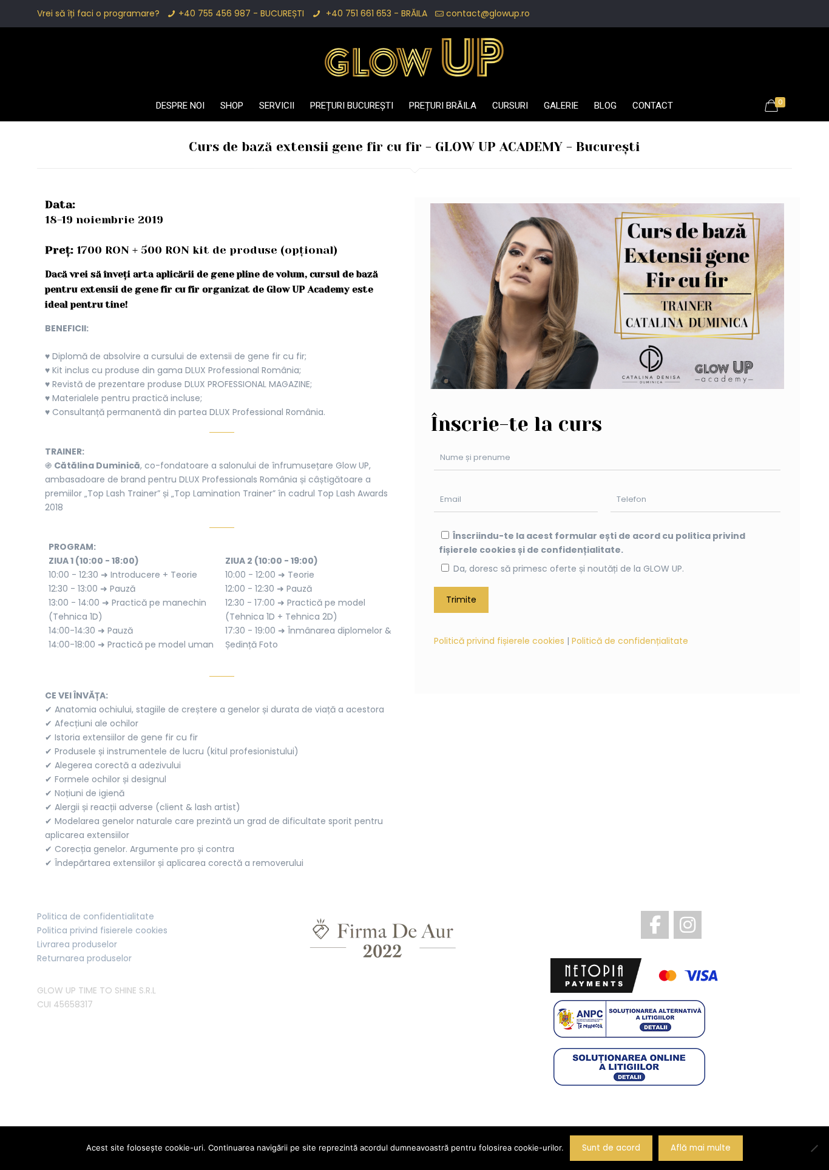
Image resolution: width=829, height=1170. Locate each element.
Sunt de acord (611, 1148)
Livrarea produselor (77, 944)
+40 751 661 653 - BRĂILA (375, 13)
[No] (814, 1148)
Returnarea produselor (84, 958)
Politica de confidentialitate (95, 916)
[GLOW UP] (414, 57)
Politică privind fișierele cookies (499, 641)
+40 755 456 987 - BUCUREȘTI (241, 13)
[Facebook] (655, 925)
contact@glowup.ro (488, 13)
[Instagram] (688, 925)
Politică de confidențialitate (630, 641)
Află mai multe (701, 1148)
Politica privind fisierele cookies (102, 930)
